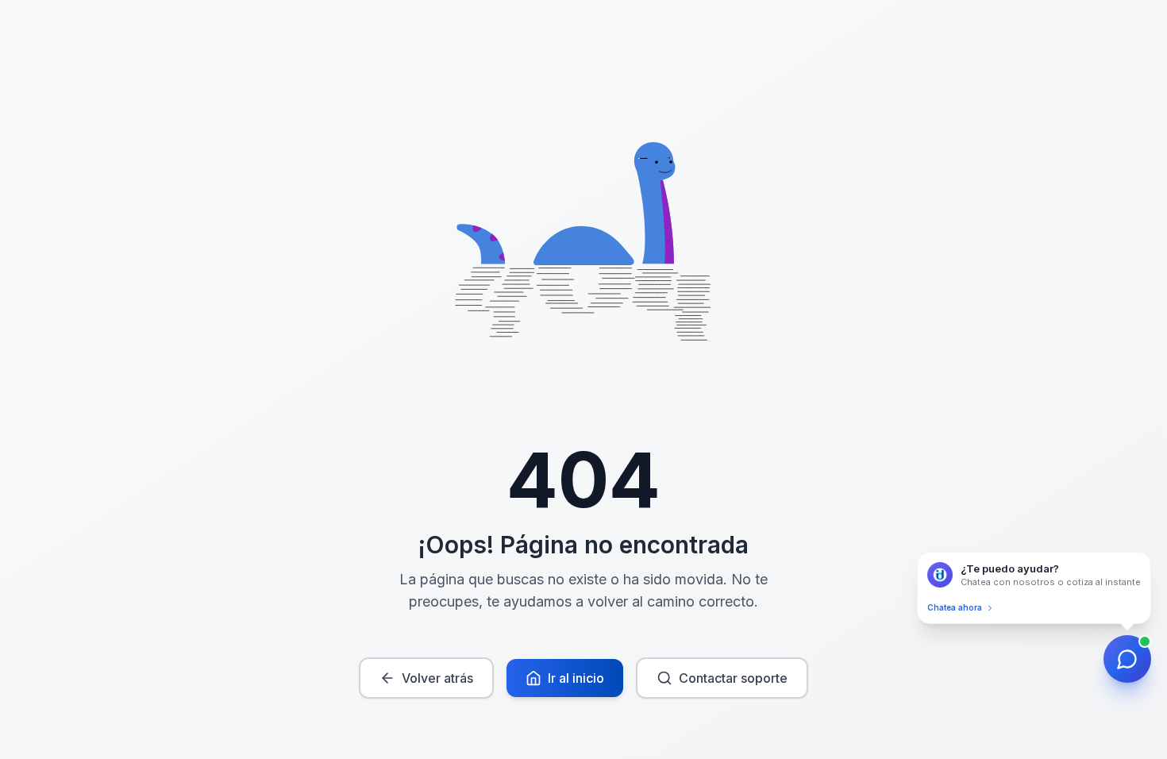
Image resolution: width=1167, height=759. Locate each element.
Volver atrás (437, 678)
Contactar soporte (733, 678)
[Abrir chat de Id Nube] (1127, 659)
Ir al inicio (576, 678)
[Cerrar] (1147, 555)
